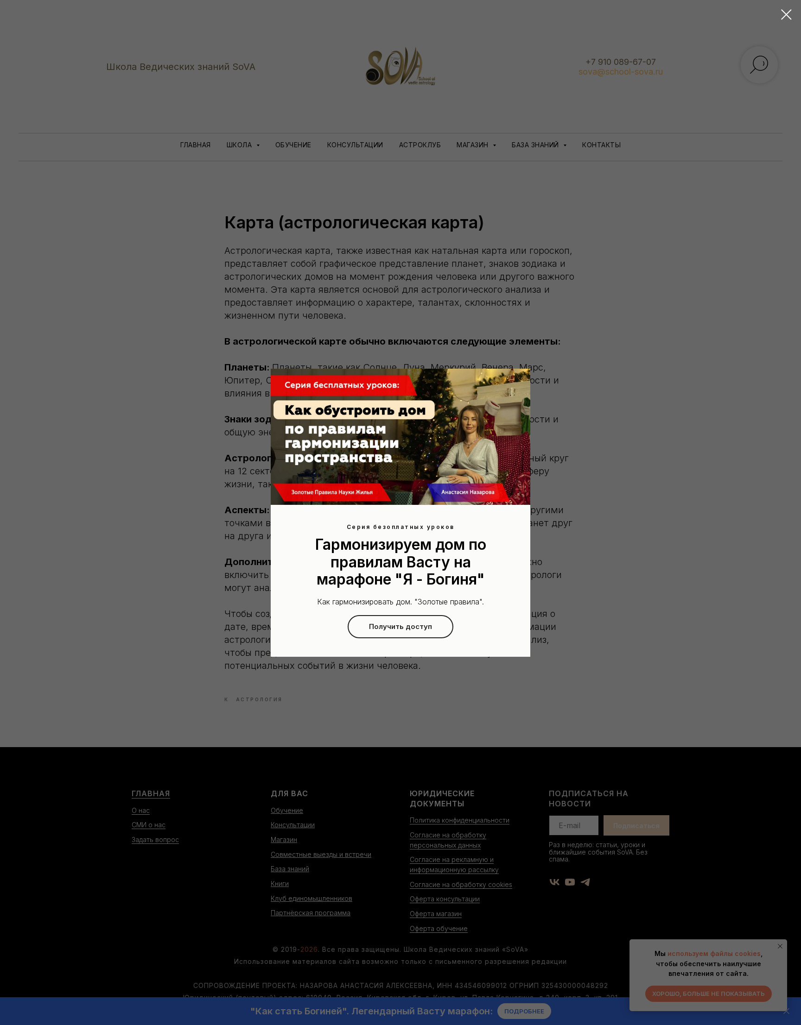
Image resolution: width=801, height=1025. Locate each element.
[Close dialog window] (786, 15)
